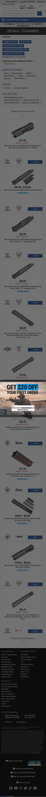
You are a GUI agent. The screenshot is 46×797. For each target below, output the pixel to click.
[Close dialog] (1, 383)
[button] (23, 410)
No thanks (23, 413)
